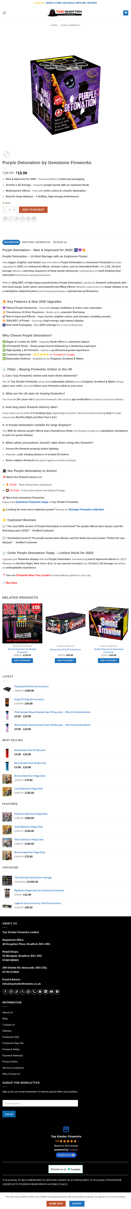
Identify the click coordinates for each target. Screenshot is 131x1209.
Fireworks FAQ (10, 1036)
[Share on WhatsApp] (5, 219)
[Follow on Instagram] (11, 991)
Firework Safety (11, 1049)
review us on (64, 1154)
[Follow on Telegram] (57, 991)
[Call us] (34, 991)
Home (54, 25)
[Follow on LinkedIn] (45, 991)
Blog (4, 1018)
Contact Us (8, 1024)
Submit (9, 1114)
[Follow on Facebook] (5, 991)
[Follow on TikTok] (16, 991)
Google (70, 354)
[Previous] (2, 636)
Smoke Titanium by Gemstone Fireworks (108, 650)
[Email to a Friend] (22, 219)
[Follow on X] (22, 991)
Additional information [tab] (36, 242)
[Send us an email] (28, 991)
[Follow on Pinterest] (39, 991)
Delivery (7, 1030)
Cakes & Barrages (70, 25)
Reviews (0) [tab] (59, 242)
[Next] (128, 636)
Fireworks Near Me (12, 1042)
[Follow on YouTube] (51, 991)
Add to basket (33, 209)
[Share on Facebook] (11, 219)
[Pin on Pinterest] (28, 219)
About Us (7, 1012)
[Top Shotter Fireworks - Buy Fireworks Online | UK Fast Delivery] (65, 13)
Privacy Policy (10, 1061)
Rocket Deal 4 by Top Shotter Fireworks (22, 650)
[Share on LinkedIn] (34, 219)
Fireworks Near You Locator (33, 575)
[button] (4, 13)
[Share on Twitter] (16, 219)
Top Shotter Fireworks (66, 1136)
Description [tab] (11, 242)
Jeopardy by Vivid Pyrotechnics (65, 649)
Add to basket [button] (22, 660)
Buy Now (11, 582)
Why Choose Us (11, 1073)
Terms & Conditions (13, 1067)
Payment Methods (12, 1055)
